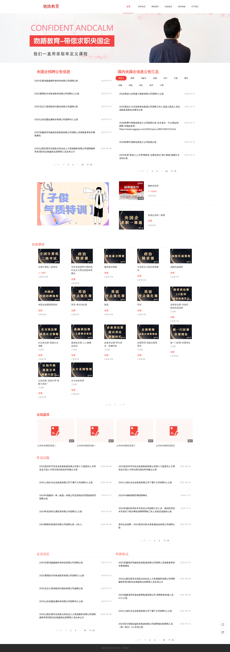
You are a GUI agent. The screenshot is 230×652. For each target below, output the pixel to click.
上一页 (56, 165)
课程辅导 (155, 7)
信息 (66, 72)
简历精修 (181, 7)
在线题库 (168, 7)
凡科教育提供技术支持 (112, 648)
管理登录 (125, 648)
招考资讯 (141, 7)
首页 (128, 7)
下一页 (89, 165)
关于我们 (195, 7)
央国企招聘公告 (50, 72)
